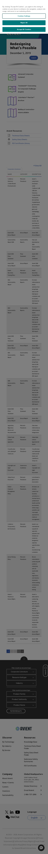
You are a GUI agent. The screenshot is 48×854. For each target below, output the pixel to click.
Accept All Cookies (24, 29)
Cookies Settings (24, 16)
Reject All (24, 23)
